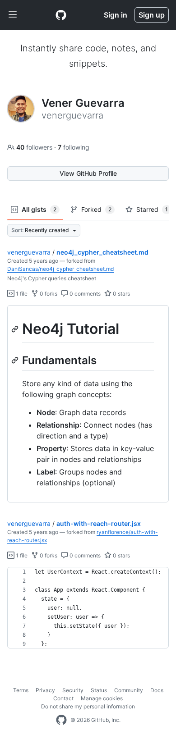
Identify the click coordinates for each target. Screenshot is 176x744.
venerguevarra (29, 252)
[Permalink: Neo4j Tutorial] (15, 329)
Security (72, 690)
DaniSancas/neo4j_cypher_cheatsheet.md (60, 268)
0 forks (47, 293)
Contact (63, 698)
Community (128, 690)
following (73, 147)
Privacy (45, 690)
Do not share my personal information (88, 706)
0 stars (120, 293)
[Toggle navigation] (12, 15)
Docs (156, 690)
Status (99, 690)
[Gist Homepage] (61, 14)
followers (35, 147)
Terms (20, 690)
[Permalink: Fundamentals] (15, 360)
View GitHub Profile (88, 173)
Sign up (152, 14)
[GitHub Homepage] (61, 720)
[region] (88, 404)
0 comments (84, 293)
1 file (21, 293)
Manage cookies (102, 698)
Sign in (115, 14)
